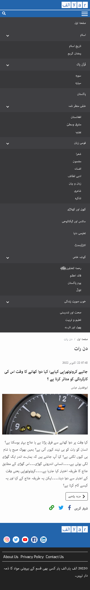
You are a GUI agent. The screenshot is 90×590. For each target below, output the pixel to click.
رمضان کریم (74, 53)
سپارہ (78, 83)
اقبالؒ (78, 290)
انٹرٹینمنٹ (80, 245)
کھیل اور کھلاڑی (76, 209)
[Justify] (84, 14)
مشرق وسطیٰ (74, 124)
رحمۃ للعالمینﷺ (70, 268)
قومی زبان (80, 143)
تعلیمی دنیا (79, 233)
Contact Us (55, 557)
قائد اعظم (75, 275)
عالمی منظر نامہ (77, 106)
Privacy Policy (32, 557)
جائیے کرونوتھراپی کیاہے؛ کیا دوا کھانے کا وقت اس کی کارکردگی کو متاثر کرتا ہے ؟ (46, 375)
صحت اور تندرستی (70, 312)
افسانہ (77, 169)
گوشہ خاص (79, 257)
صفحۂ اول (80, 23)
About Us (10, 557)
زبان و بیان (75, 183)
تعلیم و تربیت (73, 320)
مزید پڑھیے (74, 496)
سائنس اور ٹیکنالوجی (74, 221)
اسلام (83, 35)
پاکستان (81, 94)
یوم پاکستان (74, 283)
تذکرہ (78, 198)
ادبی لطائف (74, 176)
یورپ (78, 132)
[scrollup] (5, 584)
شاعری (77, 191)
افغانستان (76, 117)
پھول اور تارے (73, 327)
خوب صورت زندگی (75, 301)
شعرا (78, 154)
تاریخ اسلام (75, 46)
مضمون (77, 161)
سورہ (78, 75)
